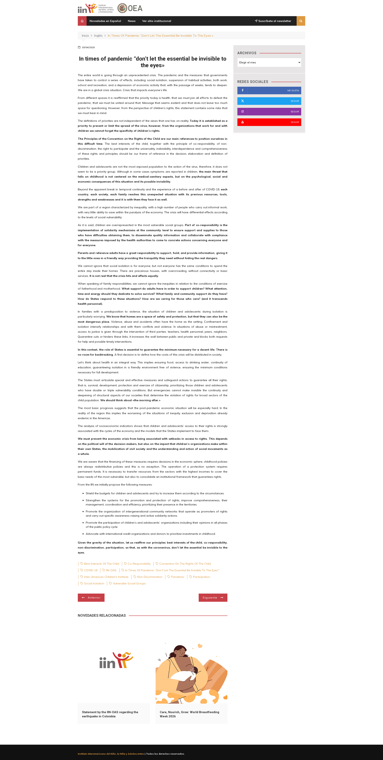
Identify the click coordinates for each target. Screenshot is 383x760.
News (131, 21)
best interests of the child (101, 563)
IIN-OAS (111, 570)
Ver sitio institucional (156, 21)
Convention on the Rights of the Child (185, 563)
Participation (201, 577)
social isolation (94, 583)
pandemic (177, 577)
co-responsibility (139, 563)
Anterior (94, 597)
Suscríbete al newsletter (274, 21)
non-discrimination (149, 577)
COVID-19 (90, 570)
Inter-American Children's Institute (106, 577)
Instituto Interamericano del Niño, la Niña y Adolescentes (111, 753)
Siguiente (210, 597)
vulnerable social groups (129, 583)
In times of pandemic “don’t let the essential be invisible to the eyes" (172, 570)
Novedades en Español (105, 21)
